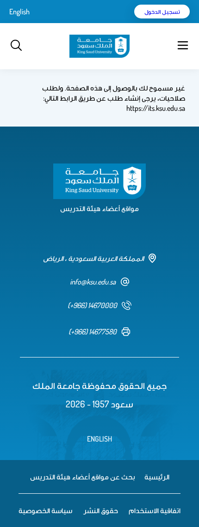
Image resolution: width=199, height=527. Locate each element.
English (19, 11)
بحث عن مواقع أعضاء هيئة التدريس (82, 476)
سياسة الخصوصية (45, 510)
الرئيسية (156, 476)
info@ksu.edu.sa (93, 281)
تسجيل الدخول (162, 11)
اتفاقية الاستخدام (154, 510)
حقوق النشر (100, 510)
